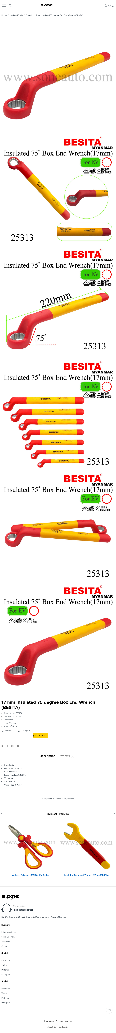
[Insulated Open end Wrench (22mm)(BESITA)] (86, 845)
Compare (41, 735)
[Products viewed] (109, 1010)
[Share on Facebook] (7, 746)
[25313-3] (57, 358)
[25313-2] (57, 470)
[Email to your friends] (12, 746)
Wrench (29, 15)
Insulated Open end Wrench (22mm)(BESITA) (86, 875)
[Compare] (113, 6)
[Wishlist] (109, 6)
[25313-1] (57, 582)
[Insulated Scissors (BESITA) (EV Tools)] (30, 845)
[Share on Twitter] (2, 746)
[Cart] (106, 6)
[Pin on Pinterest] (18, 746)
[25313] (57, 133)
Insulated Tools (16, 15)
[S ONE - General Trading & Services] (46, 6)
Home (4, 15)
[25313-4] (57, 245)
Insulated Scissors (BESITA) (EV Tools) (30, 875)
